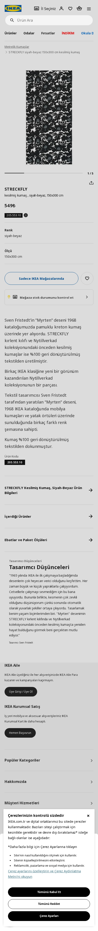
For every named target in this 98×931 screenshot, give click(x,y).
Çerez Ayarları (49, 916)
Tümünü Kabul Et (49, 892)
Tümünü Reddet (49, 904)
